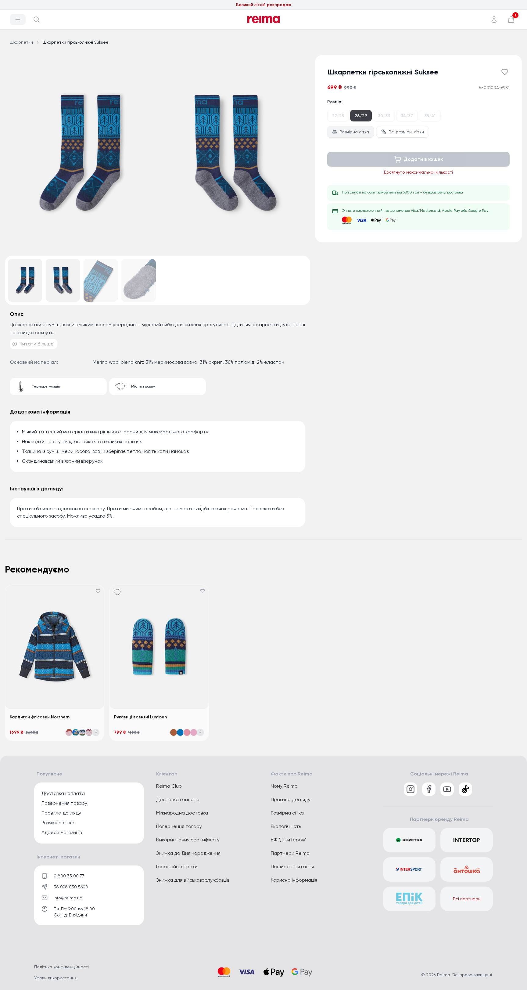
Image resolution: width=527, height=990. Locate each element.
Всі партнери (467, 898)
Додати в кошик (423, 159)
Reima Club (169, 786)
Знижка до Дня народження (188, 853)
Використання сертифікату (188, 840)
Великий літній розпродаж (263, 4)
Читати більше (37, 344)
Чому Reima (284, 786)
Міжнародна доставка (182, 813)
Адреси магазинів (61, 832)
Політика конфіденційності (61, 966)
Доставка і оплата (63, 793)
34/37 (407, 115)
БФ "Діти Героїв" (289, 840)
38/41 (430, 115)
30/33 (384, 115)
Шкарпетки (21, 42)
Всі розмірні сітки (406, 131)
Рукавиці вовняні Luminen (140, 717)
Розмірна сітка (354, 131)
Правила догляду (61, 813)
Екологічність (286, 826)
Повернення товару (64, 803)
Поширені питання (292, 866)
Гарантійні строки (177, 866)
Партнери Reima (290, 853)
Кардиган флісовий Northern (40, 717)
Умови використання (55, 977)
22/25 (338, 115)
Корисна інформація (294, 880)
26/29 (361, 115)
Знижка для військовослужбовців (192, 880)
